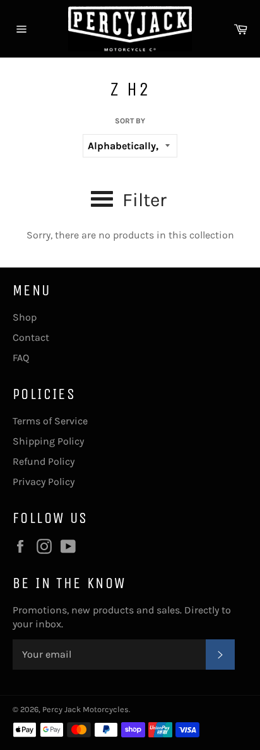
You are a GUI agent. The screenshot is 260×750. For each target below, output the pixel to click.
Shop (25, 317)
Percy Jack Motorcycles (85, 709)
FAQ (21, 358)
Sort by (130, 120)
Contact (31, 337)
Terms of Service (50, 421)
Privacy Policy (43, 482)
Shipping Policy (48, 441)
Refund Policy (43, 461)
